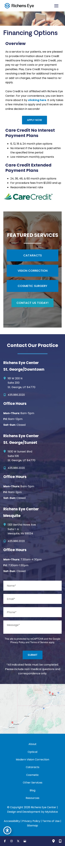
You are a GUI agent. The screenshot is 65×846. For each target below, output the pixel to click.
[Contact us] (60, 841)
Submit (33, 655)
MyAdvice (51, 812)
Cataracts (32, 767)
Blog (32, 790)
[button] (34, 120)
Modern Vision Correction (32, 759)
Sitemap (32, 825)
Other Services (32, 782)
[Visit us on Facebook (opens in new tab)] (4, 841)
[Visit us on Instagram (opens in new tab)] (11, 841)
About (32, 744)
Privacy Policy (17, 642)
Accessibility (12, 821)
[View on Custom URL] (32, 709)
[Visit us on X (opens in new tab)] (18, 841)
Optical (32, 752)
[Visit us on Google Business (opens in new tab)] (24, 841)
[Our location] (53, 841)
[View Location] (5, 378)
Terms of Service (39, 642)
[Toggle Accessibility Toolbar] (7, 830)
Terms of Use (51, 821)
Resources (32, 798)
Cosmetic (32, 775)
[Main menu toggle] (56, 5)
